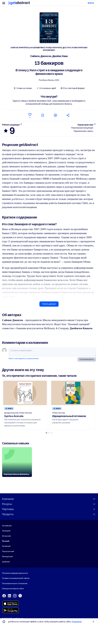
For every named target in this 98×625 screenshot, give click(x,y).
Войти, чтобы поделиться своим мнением (23, 358)
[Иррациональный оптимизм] (73, 393)
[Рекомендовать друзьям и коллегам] (68, 115)
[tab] (46, 433)
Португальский (8, 551)
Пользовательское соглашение (14, 583)
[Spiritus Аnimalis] (25, 393)
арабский (6, 562)
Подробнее (77, 621)
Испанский (6, 536)
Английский (6, 526)
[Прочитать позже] (42, 115)
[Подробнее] (21, 124)
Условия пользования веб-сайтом (15, 578)
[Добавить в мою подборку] (55, 115)
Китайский (6, 546)
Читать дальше (49, 304)
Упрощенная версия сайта (13, 588)
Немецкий (6, 531)
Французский (7, 556)
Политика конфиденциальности (15, 573)
